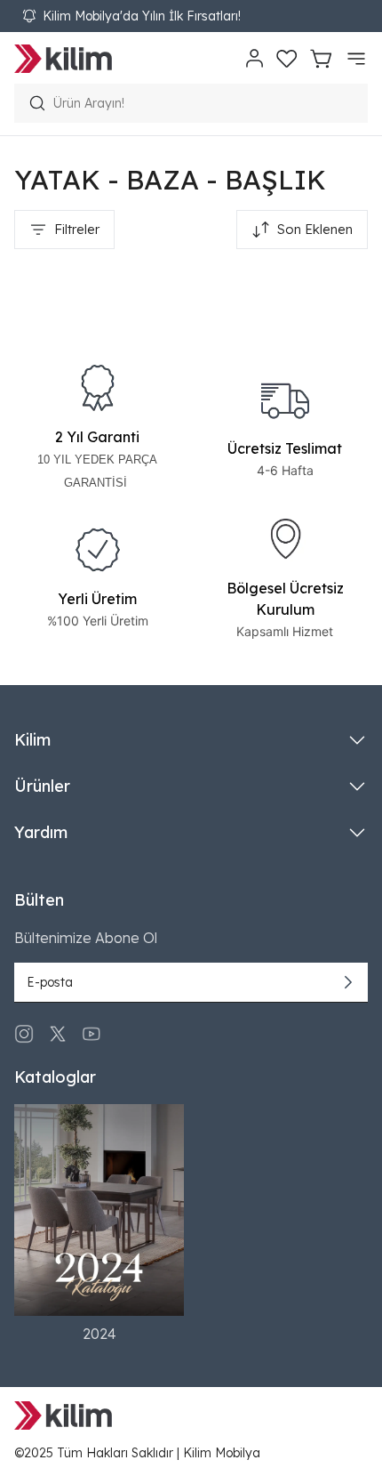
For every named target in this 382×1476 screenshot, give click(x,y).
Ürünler (42, 786)
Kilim (32, 740)
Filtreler (76, 229)
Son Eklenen (315, 229)
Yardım (41, 832)
